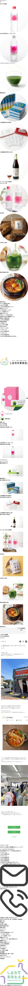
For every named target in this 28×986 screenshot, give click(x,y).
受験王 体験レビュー (5, 942)
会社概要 (2, 952)
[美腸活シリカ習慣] (13, 410)
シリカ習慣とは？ (4, 311)
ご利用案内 (3, 948)
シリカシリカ (3, 329)
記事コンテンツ (4, 308)
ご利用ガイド (3, 323)
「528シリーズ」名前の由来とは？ (9, 939)
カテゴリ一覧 (3, 183)
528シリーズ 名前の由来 (6, 315)
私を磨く (2, 922)
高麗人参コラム (4, 313)
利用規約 (2, 958)
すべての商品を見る (5, 303)
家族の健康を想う (4, 926)
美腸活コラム (3, 940)
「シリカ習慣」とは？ (5, 935)
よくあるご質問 (4, 324)
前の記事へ (14, 827)
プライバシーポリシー (5, 957)
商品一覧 (2, 921)
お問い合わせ (3, 326)
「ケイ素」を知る (4, 934)
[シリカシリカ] (6, 415)
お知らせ (2, 931)
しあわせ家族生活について (7, 307)
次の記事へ (14, 831)
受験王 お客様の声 (4, 318)
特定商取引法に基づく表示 (7, 953)
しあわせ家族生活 (4, 331)
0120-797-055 (4, 919)
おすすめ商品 (3, 4)
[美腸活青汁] (5, 420)
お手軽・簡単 (3, 924)
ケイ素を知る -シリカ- (6, 310)
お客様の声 (3, 945)
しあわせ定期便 (4, 305)
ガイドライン (3, 947)
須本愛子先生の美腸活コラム (7, 316)
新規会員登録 (3, 321)
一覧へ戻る (14, 836)
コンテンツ (3, 929)
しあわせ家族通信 (4, 320)
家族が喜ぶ (3, 927)
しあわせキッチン (18, 654)
